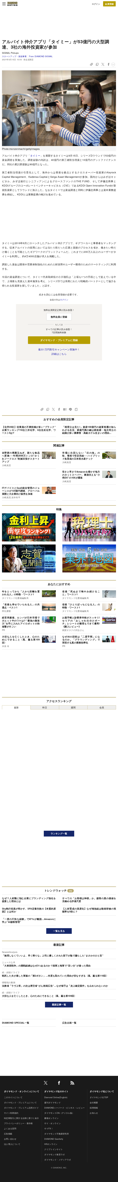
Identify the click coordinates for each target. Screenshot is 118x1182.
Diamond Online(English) (55, 1097)
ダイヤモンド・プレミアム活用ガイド (21, 1107)
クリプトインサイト (53, 1149)
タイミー (35, 155)
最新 (16, 707)
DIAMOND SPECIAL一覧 (15, 1022)
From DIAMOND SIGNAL (41, 56)
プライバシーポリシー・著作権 (18, 1123)
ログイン (96, 4)
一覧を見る (59, 931)
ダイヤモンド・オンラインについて (21, 1091)
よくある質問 (10, 1128)
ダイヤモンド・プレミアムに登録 (59, 340)
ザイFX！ (48, 1128)
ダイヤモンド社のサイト (56, 1091)
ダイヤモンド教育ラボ (54, 1154)
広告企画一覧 (69, 1022)
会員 (101, 707)
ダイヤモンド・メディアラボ (57, 1159)
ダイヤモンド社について (102, 1091)
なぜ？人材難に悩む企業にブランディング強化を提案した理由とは (29, 900)
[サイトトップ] (12, 4)
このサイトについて (13, 1097)
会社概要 (94, 1102)
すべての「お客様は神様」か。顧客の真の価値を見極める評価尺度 (89, 900)
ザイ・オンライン (52, 1123)
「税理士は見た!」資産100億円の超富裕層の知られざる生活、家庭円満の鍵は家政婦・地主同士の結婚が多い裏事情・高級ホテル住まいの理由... (89, 430)
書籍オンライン (51, 1118)
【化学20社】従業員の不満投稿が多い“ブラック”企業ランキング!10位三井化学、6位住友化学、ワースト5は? (29, 430)
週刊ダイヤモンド (52, 1102)
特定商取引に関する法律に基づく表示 (21, 1118)
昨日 (44, 707)
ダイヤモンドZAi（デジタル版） (59, 1112)
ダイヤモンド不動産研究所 (56, 1133)
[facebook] (59, 1083)
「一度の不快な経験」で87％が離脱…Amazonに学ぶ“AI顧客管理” (29, 920)
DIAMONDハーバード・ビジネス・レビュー (64, 1107)
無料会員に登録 (59, 316)
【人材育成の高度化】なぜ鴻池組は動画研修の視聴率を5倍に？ (89, 910)
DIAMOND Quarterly (53, 1138)
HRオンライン (50, 1144)
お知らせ (94, 1112)
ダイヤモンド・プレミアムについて (20, 1102)
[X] (45, 1083)
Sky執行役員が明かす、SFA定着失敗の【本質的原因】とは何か (29, 910)
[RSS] (72, 1083)
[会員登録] (109, 3)
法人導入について (12, 1144)
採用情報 (94, 1107)
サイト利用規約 (11, 1112)
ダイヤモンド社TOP (99, 1097)
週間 (73, 707)
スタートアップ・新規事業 (14, 56)
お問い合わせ (10, 1138)
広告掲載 (8, 1133)
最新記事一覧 (59, 1004)
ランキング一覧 (59, 833)
